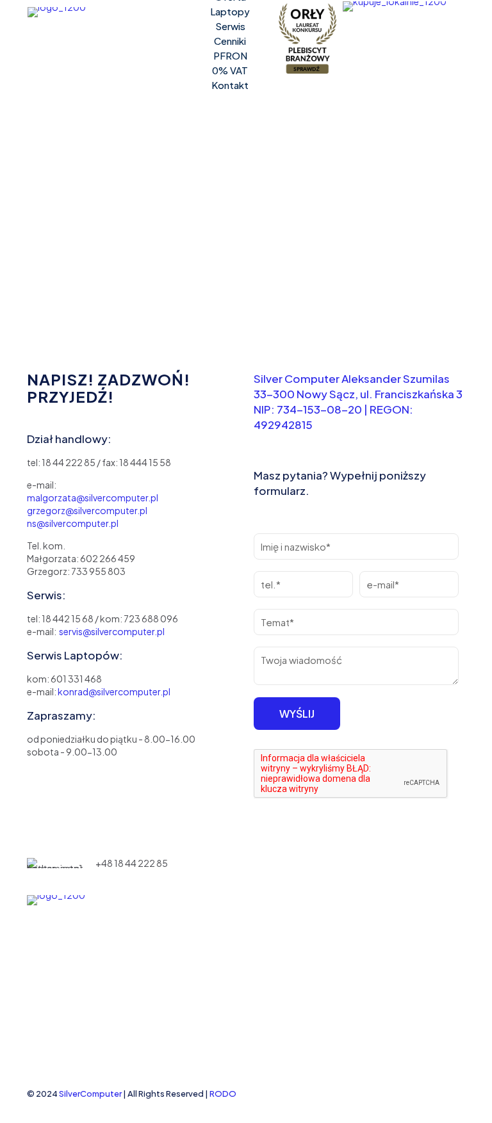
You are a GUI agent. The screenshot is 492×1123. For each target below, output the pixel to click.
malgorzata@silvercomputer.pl (92, 497)
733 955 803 (98, 571)
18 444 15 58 (145, 462)
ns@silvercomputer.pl (73, 523)
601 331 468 (76, 678)
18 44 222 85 (68, 462)
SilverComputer (90, 1093)
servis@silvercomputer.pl (112, 631)
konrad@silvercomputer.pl (114, 691)
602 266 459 (107, 558)
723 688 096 (151, 618)
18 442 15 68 (68, 618)
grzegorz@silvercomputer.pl (87, 510)
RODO (222, 1093)
